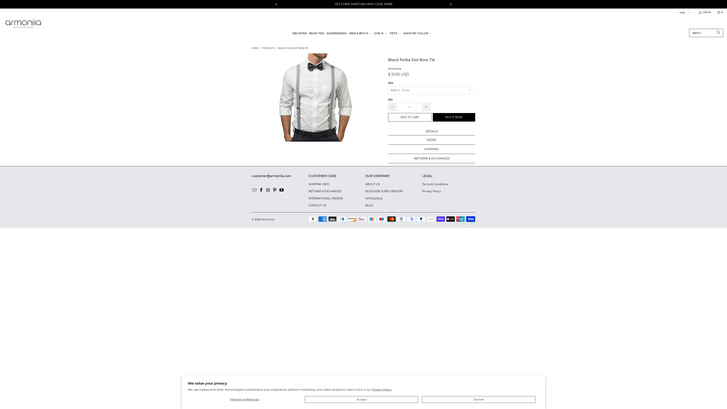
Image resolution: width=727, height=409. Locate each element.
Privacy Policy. (382, 389)
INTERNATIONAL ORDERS (326, 198)
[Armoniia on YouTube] (282, 190)
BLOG (369, 205)
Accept (362, 399)
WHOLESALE (374, 198)
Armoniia (394, 68)
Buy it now (454, 117)
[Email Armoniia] (254, 190)
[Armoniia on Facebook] (261, 190)
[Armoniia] (23, 23)
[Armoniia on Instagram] (268, 190)
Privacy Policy (431, 191)
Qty (390, 99)
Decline (478, 399)
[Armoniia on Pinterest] (275, 190)
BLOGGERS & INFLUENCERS (384, 191)
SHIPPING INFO (319, 184)
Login (706, 12)
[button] (360, 33)
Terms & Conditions (435, 184)
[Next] (450, 4)
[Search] (718, 33)
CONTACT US (317, 205)
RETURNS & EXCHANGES (325, 191)
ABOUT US (372, 184)
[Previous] (276, 4)
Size (390, 82)
